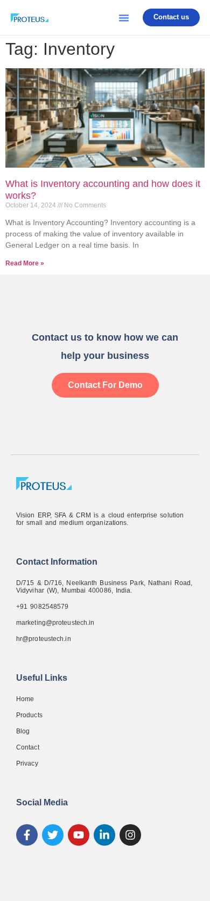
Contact (27, 747)
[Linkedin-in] (104, 835)
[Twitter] (53, 835)
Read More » (24, 263)
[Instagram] (130, 835)
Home (25, 699)
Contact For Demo (105, 385)
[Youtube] (78, 835)
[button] (124, 18)
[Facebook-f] (27, 835)
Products (29, 715)
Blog (23, 731)
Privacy (27, 763)
